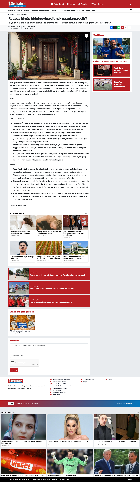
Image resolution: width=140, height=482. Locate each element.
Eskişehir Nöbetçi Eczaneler (61, 379)
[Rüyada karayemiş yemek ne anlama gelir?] (22, 322)
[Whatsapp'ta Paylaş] (118, 27)
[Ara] (131, 4)
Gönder (14, 370)
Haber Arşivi (56, 394)
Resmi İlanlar (98, 4)
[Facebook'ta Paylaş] (111, 27)
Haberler (11, 15)
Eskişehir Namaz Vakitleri (60, 384)
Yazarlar (84, 4)
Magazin (80, 10)
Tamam (130, 479)
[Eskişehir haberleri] (17, 4)
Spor (93, 10)
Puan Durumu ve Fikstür (60, 388)
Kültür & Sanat (69, 10)
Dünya (53, 10)
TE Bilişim (129, 403)
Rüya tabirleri (22, 15)
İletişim (110, 379)
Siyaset (26, 10)
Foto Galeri (59, 4)
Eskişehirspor (44, 10)
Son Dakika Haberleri (59, 392)
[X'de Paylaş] (115, 27)
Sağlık (87, 10)
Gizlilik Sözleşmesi (88, 379)
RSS (12, 403)
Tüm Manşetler (57, 390)
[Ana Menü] (131, 10)
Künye (85, 381)
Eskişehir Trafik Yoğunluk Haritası (63, 386)
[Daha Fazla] (122, 27)
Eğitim (60, 10)
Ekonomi (34, 10)
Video (72, 4)
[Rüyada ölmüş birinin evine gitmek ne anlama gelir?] (49, 56)
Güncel (19, 10)
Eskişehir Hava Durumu (59, 381)
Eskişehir (11, 10)
